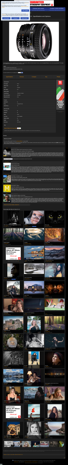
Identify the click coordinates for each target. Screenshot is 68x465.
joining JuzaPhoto (19, 141)
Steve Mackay (6, 243)
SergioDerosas (48, 278)
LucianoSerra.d (27, 278)
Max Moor (26, 384)
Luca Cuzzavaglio (48, 419)
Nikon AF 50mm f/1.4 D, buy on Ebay (10, 128)
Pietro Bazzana (7, 174)
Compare (34, 76)
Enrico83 (6, 384)
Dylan (5, 296)
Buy (46, 76)
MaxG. (7, 193)
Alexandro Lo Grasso (28, 243)
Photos (58, 76)
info (18, 419)
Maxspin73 (26, 225)
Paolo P (47, 243)
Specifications (9, 76)
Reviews (22, 76)
